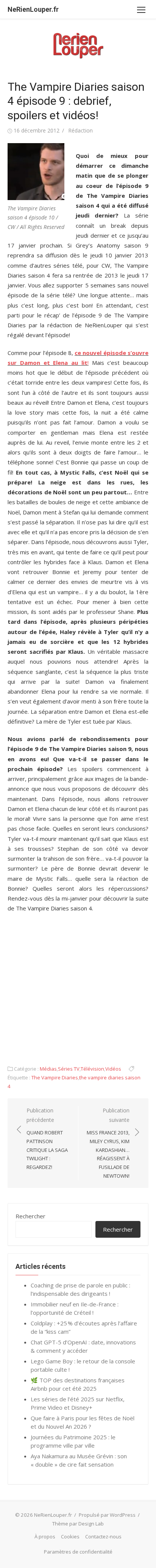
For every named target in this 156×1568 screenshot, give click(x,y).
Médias (48, 1068)
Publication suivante (108, 1143)
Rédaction (80, 130)
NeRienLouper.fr (33, 9)
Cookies (70, 1536)
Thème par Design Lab (78, 1523)
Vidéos (113, 1068)
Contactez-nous (103, 1536)
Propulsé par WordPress (107, 1514)
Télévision (92, 1068)
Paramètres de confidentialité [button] (78, 1551)
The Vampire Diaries (54, 1077)
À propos (44, 1536)
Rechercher (30, 1216)
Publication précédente (47, 1138)
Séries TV (69, 1068)
